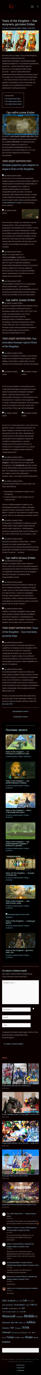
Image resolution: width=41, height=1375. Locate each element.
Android (11, 1301)
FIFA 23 (33, 1305)
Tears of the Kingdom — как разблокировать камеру (17, 782)
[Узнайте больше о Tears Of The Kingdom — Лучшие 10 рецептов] (20, 863)
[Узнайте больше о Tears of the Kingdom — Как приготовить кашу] (20, 892)
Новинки (20, 1370)
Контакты (20, 1365)
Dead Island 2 (19, 1305)
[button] (38, 6)
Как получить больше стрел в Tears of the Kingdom (19, 342)
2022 (4, 1300)
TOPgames (18, 1328)
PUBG (20, 1323)
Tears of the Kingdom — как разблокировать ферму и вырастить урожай (17, 844)
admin (9, 1244)
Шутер (35, 1337)
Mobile (29, 1316)
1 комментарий (11, 756)
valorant (6, 1332)
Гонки (17, 1337)
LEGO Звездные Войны (9, 1311)
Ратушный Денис (13, 1262)
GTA (20, 1308)
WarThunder (23, 1332)
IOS (23, 1308)
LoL (18, 1311)
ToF (12, 1328)
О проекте (20, 1368)
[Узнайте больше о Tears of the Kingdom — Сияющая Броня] (20, 916)
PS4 (12, 1323)
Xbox (33, 1332)
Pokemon (6, 1323)
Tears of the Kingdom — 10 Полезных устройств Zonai (17, 753)
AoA (17, 1301)
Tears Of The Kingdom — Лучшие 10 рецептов (20, 874)
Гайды (24, 28)
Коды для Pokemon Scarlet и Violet (15, 1176)
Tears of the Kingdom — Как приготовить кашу (17, 902)
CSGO (32, 1301)
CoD (25, 1300)
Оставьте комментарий (11, 28)
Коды (29, 1337)
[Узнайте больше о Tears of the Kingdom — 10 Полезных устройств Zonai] (20, 742)
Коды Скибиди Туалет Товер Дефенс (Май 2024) (20, 1114)
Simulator (5, 1328)
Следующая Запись (20, 717)
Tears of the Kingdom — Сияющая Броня (20, 922)
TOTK (25, 1327)
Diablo (28, 1305)
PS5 (16, 1323)
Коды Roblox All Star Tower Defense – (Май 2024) (20, 1143)
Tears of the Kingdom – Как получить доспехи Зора (20, 632)
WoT (29, 1332)
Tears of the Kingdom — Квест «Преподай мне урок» (18, 811)
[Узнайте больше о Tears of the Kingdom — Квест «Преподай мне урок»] (20, 800)
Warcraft (16, 1332)
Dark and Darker (7, 1305)
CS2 (29, 1301)
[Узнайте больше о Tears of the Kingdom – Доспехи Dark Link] (20, 940)
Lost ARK (23, 1311)
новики (6, 1342)
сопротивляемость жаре (11, 203)
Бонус (4, 1337)
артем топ (11, 1277)
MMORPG (19, 1317)
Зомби (22, 1337)
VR (12, 1332)
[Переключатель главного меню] (32, 6)
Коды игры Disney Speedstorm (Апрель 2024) (19, 1204)
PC (36, 1316)
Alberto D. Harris (13, 1228)
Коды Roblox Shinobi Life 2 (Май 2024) (16, 1086)
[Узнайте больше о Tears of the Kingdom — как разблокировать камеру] (20, 770)
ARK (20, 1301)
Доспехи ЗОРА (7, 704)
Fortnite (5, 1308)
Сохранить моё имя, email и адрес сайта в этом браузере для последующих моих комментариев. (20, 1035)
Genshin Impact (13, 1308)
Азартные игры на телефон (27, 1288)
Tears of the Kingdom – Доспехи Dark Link (19, 951)
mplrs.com (11, 1288)
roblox (31, 1322)
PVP (24, 1323)
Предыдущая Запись (21, 711)
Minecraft (9, 1316)
